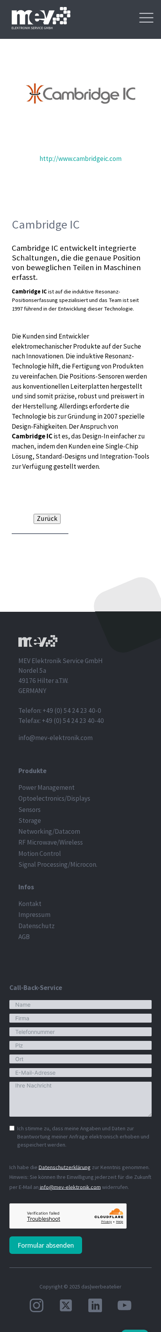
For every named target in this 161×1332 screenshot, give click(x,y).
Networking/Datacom (49, 831)
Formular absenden (46, 1245)
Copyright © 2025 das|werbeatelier (80, 1286)
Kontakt (29, 903)
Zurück (47, 518)
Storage (29, 820)
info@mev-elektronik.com (55, 737)
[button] (40, 519)
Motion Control (39, 853)
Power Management (46, 787)
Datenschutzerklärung (65, 1167)
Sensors (29, 809)
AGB (24, 936)
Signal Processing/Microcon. (57, 864)
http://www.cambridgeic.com (80, 158)
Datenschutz (36, 926)
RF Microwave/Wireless (50, 842)
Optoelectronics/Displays (54, 798)
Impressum (34, 914)
